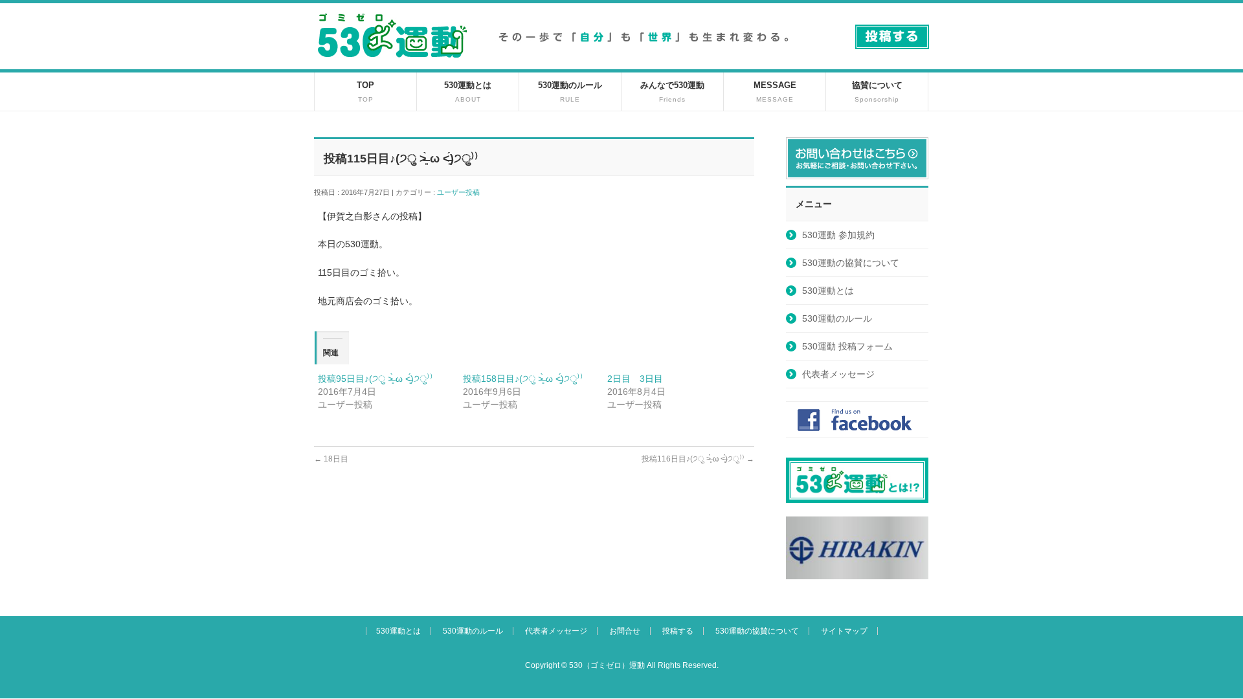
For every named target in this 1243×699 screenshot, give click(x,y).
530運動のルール (837, 318)
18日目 (331, 458)
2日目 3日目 (635, 378)
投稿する (677, 631)
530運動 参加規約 (838, 235)
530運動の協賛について (850, 263)
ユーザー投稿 (462, 192)
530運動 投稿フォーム (847, 346)
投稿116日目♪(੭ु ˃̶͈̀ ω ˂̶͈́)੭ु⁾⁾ (698, 458)
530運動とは (828, 290)
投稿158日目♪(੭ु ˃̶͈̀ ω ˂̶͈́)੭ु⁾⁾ (523, 378)
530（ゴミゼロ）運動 (607, 665)
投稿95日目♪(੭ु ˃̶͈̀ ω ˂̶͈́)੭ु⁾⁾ (375, 378)
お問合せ (624, 631)
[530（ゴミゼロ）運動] (392, 62)
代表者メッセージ (838, 374)
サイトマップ (844, 631)
